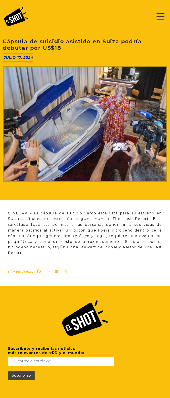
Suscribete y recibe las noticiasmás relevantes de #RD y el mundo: (46, 351)
